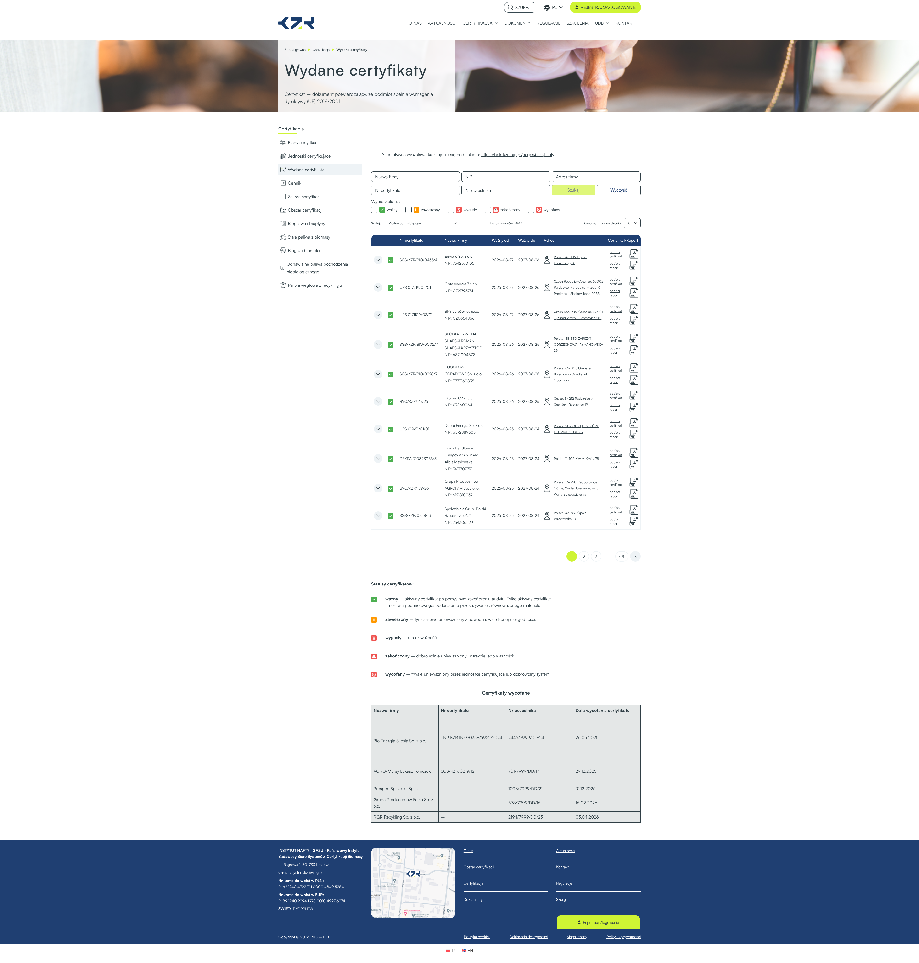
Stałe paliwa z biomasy (309, 237)
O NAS (415, 23)
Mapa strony (577, 936)
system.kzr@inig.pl (307, 872)
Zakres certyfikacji (304, 196)
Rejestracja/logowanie (608, 7)
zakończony (510, 209)
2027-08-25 (528, 344)
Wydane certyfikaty (306, 169)
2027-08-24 (528, 429)
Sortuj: (376, 223)
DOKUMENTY (517, 23)
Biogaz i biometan (305, 250)
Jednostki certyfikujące (309, 156)
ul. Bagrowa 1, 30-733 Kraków (303, 864)
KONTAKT (625, 23)
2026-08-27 (502, 259)
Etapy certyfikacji (303, 142)
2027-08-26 (528, 259)
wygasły (470, 209)
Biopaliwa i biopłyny (306, 223)
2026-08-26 (503, 344)
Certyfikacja (321, 50)
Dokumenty (473, 899)
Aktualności (565, 850)
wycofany (552, 209)
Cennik (294, 183)
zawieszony (430, 209)
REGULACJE (548, 23)
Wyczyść (618, 189)
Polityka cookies (477, 936)
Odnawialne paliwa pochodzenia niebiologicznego (317, 267)
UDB (599, 23)
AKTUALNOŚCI (442, 23)
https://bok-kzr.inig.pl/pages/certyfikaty (517, 154)
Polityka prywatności (623, 936)
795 (622, 556)
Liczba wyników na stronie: (602, 223)
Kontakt (562, 867)
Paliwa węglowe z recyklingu (315, 285)
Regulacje (564, 883)
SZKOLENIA (578, 23)
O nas (468, 850)
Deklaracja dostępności (529, 936)
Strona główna (295, 50)
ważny (392, 209)
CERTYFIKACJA (478, 23)
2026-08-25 (503, 429)
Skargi (561, 899)
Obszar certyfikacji (305, 210)
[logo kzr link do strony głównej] (296, 22)
